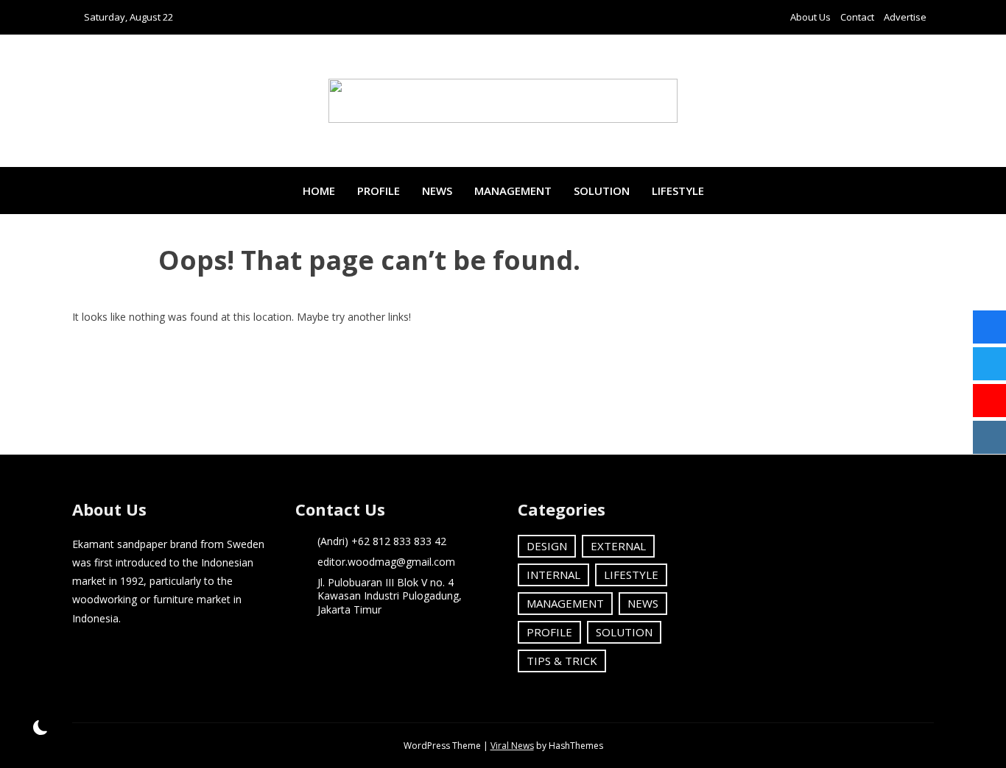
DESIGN (547, 545)
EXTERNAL (618, 545)
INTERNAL (553, 574)
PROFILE (378, 190)
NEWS (437, 190)
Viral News (512, 745)
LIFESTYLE (678, 190)
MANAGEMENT (513, 190)
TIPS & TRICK (562, 660)
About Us (810, 17)
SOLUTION (602, 190)
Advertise (905, 17)
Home (319, 190)
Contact (857, 17)
